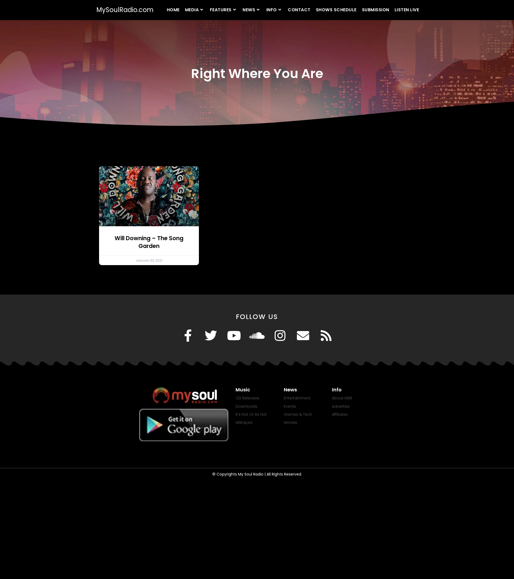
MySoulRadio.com (125, 9)
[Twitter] (211, 335)
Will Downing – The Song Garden (149, 242)
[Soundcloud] (257, 335)
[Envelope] (303, 335)
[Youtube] (234, 335)
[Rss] (326, 335)
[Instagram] (280, 335)
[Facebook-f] (188, 335)
